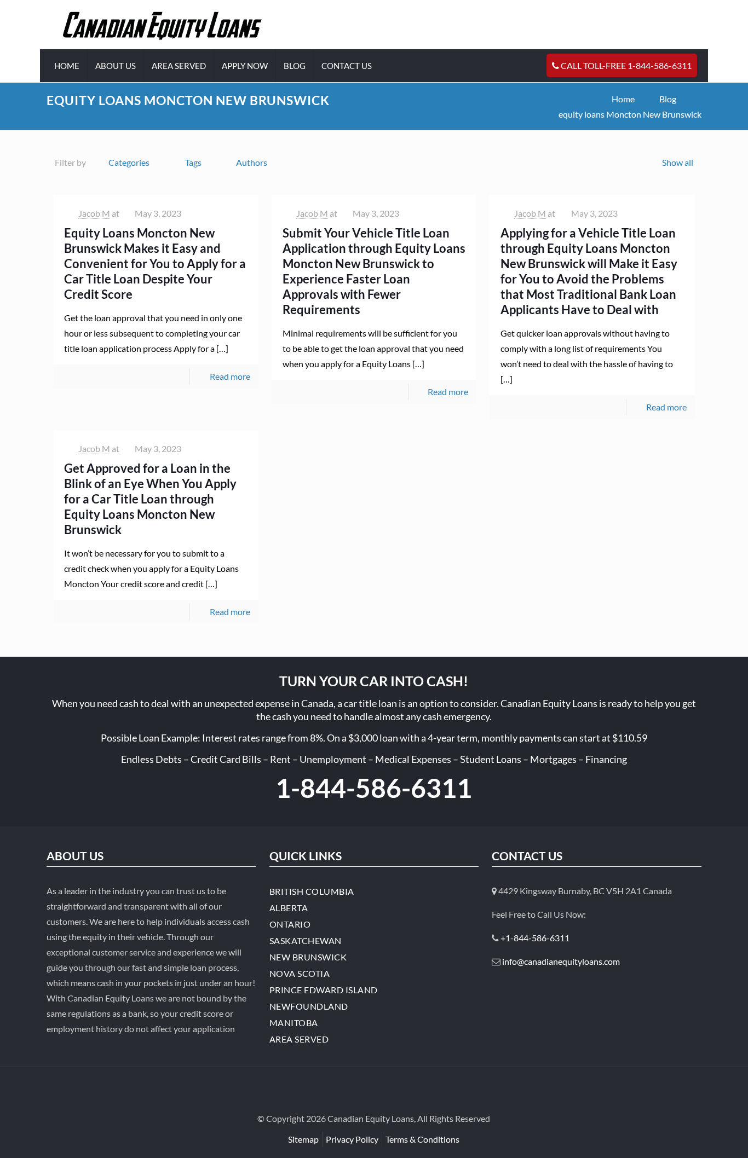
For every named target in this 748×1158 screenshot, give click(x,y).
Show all (677, 162)
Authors (251, 162)
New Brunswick (308, 957)
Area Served (299, 1039)
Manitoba (293, 1022)
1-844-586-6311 (373, 787)
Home (623, 99)
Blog (667, 99)
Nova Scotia (299, 973)
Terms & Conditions (422, 1139)
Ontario (290, 924)
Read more (230, 376)
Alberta (288, 907)
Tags (193, 162)
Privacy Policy (352, 1139)
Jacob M (94, 213)
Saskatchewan (305, 940)
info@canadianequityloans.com (561, 961)
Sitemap (303, 1139)
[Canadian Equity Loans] (162, 24)
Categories (128, 162)
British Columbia (311, 891)
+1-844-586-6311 (534, 938)
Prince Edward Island (323, 990)
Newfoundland (308, 1006)
